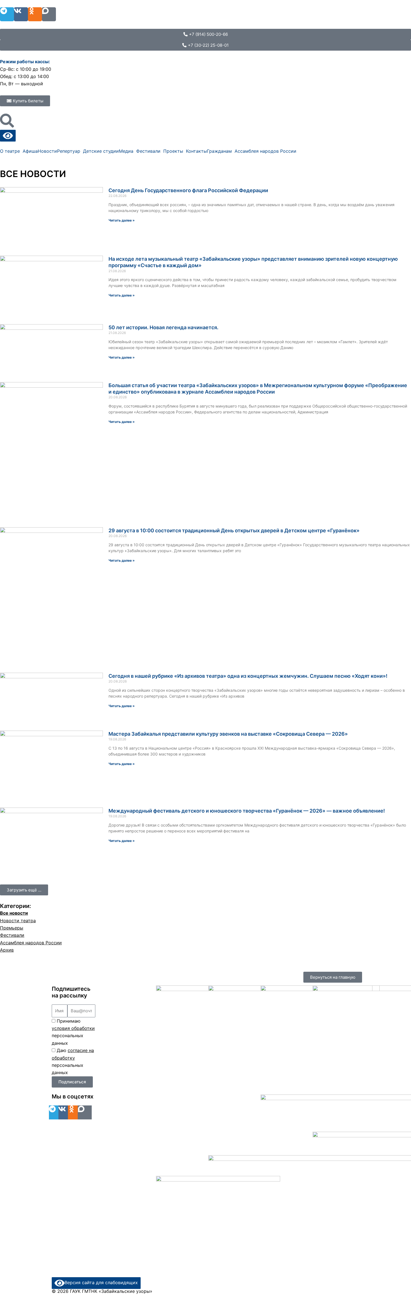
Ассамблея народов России (265, 151)
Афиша (30, 151)
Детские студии (101, 151)
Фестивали (148, 151)
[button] (24, 889)
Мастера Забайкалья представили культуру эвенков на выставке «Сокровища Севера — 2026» (228, 734)
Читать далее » (121, 220)
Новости (47, 151)
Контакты (196, 151)
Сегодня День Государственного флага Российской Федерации (188, 190)
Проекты (173, 151)
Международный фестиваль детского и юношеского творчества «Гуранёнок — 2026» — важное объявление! (246, 811)
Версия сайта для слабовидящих (101, 1282)
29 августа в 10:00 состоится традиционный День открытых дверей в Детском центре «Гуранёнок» (234, 530)
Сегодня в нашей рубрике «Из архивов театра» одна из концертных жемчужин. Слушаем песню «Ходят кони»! (248, 676)
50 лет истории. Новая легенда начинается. (163, 327)
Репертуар (68, 151)
